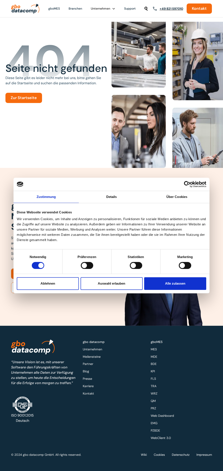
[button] (103, 9)
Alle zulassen (175, 283)
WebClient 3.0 (161, 438)
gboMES (54, 8)
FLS (153, 379)
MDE (154, 357)
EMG (154, 423)
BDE (154, 364)
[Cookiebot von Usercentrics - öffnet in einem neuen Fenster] (187, 184)
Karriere (88, 386)
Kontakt (199, 8)
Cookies (159, 455)
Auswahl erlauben (111, 283)
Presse (87, 379)
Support (130, 8)
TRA (154, 386)
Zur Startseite (24, 97)
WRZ (154, 393)
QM (153, 401)
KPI (153, 371)
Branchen (75, 8)
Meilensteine (92, 357)
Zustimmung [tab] (46, 197)
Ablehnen (48, 283)
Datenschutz (180, 455)
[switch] (87, 265)
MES (154, 349)
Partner (88, 364)
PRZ (153, 408)
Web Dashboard (162, 416)
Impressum (204, 455)
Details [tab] (111, 197)
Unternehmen (92, 349)
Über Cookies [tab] (176, 197)
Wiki (144, 455)
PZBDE (155, 430)
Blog (86, 371)
